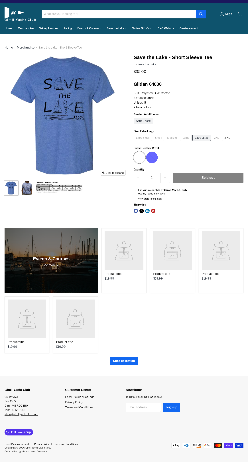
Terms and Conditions (79, 407)
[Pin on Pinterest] (153, 211)
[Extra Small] (143, 141)
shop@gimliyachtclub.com (21, 414)
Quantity (139, 169)
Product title (113, 274)
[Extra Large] (202, 141)
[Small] (159, 141)
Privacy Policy (74, 402)
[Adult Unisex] (144, 124)
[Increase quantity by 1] (165, 178)
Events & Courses (88, 28)
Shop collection (124, 361)
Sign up (171, 407)
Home (8, 28)
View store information (150, 199)
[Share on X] (141, 211)
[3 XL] (227, 141)
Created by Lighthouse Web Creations (26, 451)
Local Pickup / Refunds (79, 397)
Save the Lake (116, 28)
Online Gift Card (142, 28)
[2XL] (217, 141)
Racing (68, 28)
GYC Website (166, 28)
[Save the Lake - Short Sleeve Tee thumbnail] (11, 188)
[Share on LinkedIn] (147, 211)
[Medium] (172, 141)
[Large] (186, 141)
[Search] (201, 14)
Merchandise (26, 28)
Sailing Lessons (48, 28)
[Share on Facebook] (136, 211)
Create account (189, 28)
